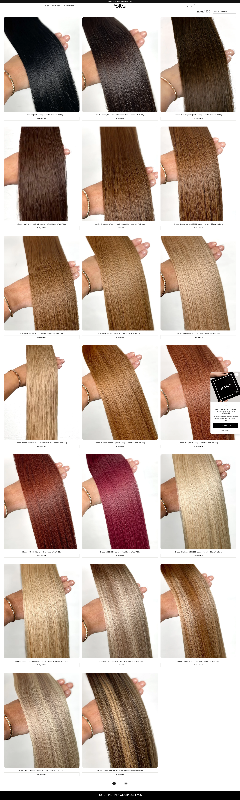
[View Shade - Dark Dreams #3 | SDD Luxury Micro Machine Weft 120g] (42, 174)
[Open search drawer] (187, 6)
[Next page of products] (126, 783)
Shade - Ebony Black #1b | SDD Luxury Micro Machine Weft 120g (120, 115)
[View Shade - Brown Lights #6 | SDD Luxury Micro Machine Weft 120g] (198, 174)
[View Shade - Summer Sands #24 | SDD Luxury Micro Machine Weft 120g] (42, 392)
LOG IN (44, 118)
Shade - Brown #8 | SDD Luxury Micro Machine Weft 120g (41, 333)
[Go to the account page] (190, 6)
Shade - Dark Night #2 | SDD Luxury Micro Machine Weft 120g (198, 115)
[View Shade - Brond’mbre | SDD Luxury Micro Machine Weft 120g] (120, 720)
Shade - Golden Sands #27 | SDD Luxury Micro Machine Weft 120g (120, 443)
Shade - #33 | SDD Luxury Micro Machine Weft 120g (41, 552)
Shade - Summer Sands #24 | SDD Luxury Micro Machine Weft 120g (41, 443)
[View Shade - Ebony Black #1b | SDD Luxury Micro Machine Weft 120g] (120, 64)
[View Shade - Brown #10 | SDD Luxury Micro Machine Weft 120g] (120, 283)
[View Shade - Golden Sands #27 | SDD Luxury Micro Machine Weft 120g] (120, 392)
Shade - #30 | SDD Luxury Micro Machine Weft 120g (198, 443)
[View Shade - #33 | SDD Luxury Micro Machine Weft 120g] (42, 501)
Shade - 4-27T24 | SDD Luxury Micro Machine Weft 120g (198, 661)
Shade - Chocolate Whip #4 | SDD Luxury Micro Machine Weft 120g (120, 224)
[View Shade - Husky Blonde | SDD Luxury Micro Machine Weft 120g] (42, 720)
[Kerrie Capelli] (120, 6)
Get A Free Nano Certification (120, 1)
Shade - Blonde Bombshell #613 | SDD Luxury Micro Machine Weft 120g (42, 661)
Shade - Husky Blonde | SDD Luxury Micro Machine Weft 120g (41, 770)
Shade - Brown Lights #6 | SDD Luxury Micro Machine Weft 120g (198, 224)
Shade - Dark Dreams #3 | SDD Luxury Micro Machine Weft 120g (41, 224)
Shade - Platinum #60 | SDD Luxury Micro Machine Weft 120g (198, 552)
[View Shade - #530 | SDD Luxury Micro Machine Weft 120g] (120, 501)
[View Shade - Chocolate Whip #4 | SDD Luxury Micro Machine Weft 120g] (120, 174)
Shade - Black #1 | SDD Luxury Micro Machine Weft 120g (42, 115)
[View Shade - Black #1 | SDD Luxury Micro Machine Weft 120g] (42, 64)
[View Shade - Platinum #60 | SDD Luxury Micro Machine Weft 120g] (198, 501)
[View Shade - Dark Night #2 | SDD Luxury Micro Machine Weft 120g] (198, 64)
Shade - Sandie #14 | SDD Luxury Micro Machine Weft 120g (198, 333)
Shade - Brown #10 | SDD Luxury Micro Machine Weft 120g (120, 333)
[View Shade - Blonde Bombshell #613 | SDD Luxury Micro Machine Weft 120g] (42, 611)
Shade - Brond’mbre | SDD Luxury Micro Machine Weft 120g (120, 770)
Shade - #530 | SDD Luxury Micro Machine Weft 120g (120, 552)
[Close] (236, 374)
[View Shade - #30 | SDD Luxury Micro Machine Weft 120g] (198, 392)
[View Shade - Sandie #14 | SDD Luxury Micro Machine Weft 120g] (198, 283)
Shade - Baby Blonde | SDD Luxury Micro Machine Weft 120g (120, 661)
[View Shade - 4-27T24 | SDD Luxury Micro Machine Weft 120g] (198, 611)
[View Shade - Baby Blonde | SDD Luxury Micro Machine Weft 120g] (120, 611)
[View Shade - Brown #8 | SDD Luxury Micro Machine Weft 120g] (42, 283)
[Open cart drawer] (194, 6)
